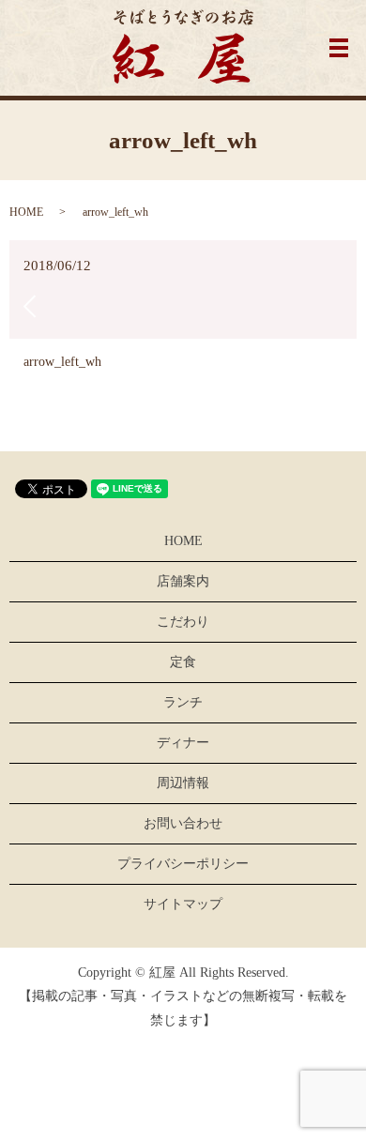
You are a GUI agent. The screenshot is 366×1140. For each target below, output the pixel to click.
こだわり (183, 622)
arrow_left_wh (62, 362)
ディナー (183, 743)
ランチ (183, 702)
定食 (183, 662)
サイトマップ (183, 904)
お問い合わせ (183, 823)
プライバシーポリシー (183, 864)
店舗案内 (183, 581)
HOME (26, 212)
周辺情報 (183, 783)
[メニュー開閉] (338, 47)
